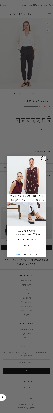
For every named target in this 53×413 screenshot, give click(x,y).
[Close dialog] (44, 159)
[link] (26, 191)
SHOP (26, 245)
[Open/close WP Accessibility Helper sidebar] (3, 397)
